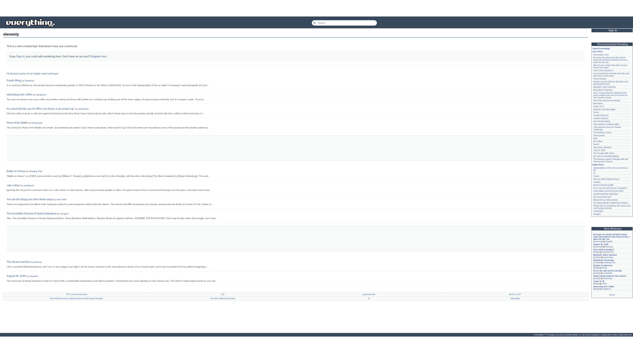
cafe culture (13, 185)
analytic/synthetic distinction (605, 194)
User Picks (597, 51)
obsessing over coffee (19, 94)
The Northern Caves (602, 132)
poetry (597, 273)
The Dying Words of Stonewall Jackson (610, 203)
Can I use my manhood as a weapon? (610, 188)
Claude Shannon (601, 115)
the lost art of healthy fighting (606, 156)
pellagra (597, 214)
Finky (604, 268)
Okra (595, 138)
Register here (98, 56)
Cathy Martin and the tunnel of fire (608, 191)
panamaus (608, 257)
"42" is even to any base (76, 294)
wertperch (41, 94)
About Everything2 (601, 48)
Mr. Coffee (597, 141)
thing (596, 252)
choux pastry (599, 135)
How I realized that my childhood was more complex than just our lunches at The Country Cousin (610, 95)
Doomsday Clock (601, 55)
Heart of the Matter (17, 122)
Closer (596, 176)
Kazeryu (609, 247)
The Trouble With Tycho (603, 153)
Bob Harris (598, 103)
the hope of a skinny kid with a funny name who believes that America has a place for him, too (610, 60)
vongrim (64, 213)
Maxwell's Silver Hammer (604, 87)
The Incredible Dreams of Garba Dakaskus (31, 213)
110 (222, 294)
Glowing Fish (35, 171)
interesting (515, 298)
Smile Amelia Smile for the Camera (609, 276)
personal (598, 241)
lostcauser (37, 122)
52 (594, 173)
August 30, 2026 (600, 244)
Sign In (20, 56)
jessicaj (37, 262)
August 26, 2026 (16, 276)
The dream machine (18, 261)
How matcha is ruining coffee (606, 124)
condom (597, 182)
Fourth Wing (14, 80)
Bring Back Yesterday (602, 90)
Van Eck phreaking (601, 121)
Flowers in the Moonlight (604, 109)
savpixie (34, 276)
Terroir (596, 112)
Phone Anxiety (599, 79)
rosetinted (607, 273)
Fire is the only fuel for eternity (606, 100)
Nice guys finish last (602, 197)
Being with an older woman (605, 200)
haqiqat (609, 241)
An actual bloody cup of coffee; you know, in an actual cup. (41, 108)
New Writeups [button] (612, 228)
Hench (596, 144)
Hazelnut (29, 80)
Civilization (598, 211)
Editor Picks (598, 165)
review (597, 257)
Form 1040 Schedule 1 (603, 70)
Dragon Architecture (603, 265)
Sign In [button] (612, 30)
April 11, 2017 (515, 294)
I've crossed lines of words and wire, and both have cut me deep (611, 74)
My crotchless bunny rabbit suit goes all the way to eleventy (76, 298)
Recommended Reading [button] (613, 44)
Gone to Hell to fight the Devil (606, 179)
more (612, 295)
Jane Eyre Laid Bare (602, 147)
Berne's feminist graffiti (603, 185)
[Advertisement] (316, 8)
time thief (61, 199)
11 (369, 298)
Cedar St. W (598, 106)
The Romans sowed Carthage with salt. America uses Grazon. (611, 160)
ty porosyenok (368, 294)
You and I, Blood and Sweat (222, 298)
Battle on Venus (16, 171)
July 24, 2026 (599, 150)
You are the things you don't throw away (30, 199)
